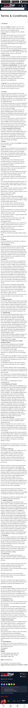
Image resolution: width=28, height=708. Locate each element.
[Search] (25, 9)
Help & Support (6, 1)
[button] (1, 5)
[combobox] (14, 9)
